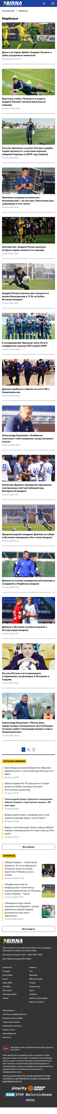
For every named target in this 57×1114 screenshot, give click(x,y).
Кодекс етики (9, 1030)
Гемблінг (33, 994)
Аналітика (7, 967)
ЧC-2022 (6, 987)
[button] (44, 4)
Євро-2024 (7, 983)
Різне (31, 990)
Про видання (8, 1010)
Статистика (34, 987)
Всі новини (28, 847)
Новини (32, 967)
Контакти (7, 1037)
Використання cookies (13, 1018)
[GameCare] (29, 1100)
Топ (30, 971)
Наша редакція (9, 1033)
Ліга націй (7, 990)
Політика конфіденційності (15, 1014)
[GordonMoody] (36, 1088)
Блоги (5, 979)
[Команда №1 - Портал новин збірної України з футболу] (11, 3)
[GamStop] (15, 1095)
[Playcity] (19, 1088)
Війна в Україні (35, 979)
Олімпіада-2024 (10, 994)
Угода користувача (11, 1022)
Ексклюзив (8, 975)
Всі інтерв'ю (28, 929)
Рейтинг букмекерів (38, 998)
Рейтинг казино (36, 1002)
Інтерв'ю (6, 971)
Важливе (33, 975)
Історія (32, 983)
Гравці (5, 998)
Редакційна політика (12, 1026)
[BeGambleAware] (39, 1094)
